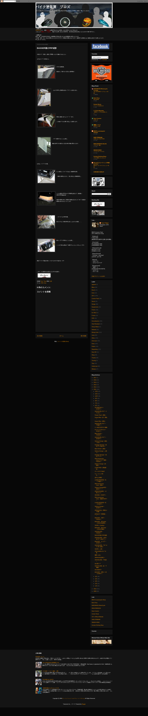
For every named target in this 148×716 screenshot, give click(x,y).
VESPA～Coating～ (100, 525)
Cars (93, 293)
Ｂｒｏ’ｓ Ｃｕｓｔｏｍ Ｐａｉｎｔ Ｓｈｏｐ (73, 698)
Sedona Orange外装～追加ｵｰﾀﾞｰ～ (101, 488)
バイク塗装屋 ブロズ (53, 7)
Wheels (94, 369)
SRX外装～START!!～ (100, 495)
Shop (93, 355)
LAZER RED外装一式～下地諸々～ (100, 480)
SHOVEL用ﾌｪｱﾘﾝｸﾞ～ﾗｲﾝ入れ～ (101, 412)
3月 (96, 581)
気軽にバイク (97, 124)
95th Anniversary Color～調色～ (100, 484)
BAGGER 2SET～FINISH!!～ (100, 518)
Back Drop (97, 98)
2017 (95, 377)
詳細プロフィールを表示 (98, 276)
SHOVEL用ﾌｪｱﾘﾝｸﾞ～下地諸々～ (100, 424)
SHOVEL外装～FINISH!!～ (99, 532)
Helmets (94, 329)
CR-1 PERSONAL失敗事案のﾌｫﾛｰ (50, 662)
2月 (96, 583)
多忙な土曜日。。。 (100, 477)
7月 (96, 403)
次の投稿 (39, 336)
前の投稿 (83, 336)
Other (93, 338)
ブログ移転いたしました (100, 157)
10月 (96, 396)
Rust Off (94, 352)
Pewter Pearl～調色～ (100, 415)
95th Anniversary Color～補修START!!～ (101, 499)
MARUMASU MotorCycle (98, 605)
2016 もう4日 (97, 126)
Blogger (83, 704)
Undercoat (94, 366)
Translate (104, 59)
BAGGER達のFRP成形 (101, 535)
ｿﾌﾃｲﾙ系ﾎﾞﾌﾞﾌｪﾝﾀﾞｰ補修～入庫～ (50, 671)
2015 (95, 380)
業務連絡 (96, 132)
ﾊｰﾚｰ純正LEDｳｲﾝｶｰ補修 (101, 427)
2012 (95, 387)
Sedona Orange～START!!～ (100, 507)
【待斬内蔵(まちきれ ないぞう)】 (50, 688)
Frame (93, 315)
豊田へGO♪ (98, 555)
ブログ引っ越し (97, 145)
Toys (93, 363)
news (93, 335)
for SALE (94, 312)
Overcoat (94, 340)
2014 (95, 382)
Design (93, 304)
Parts (45, 283)
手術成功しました (39, 656)
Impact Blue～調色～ (100, 421)
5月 (96, 576)
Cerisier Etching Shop (100, 156)
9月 (96, 398)
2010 (95, 588)
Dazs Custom (97, 118)
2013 (95, 384)
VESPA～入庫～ (99, 549)
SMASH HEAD (97, 150)
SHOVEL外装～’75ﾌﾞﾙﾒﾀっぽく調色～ (101, 546)
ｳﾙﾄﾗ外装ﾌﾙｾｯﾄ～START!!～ (99, 408)
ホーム (62, 336)
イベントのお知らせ (99, 105)
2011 (95, 389)
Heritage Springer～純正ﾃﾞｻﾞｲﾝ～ (101, 455)
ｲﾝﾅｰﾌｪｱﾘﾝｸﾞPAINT (100, 471)
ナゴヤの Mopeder (99, 110)
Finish (93, 309)
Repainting (95, 349)
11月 (96, 393)
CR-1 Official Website (97, 616)
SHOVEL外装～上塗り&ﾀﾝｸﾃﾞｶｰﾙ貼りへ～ (101, 538)
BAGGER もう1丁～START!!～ (100, 542)
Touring (94, 360)
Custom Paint (95, 298)
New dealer (96, 99)
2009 (95, 591)
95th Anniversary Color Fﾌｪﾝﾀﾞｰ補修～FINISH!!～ (101, 460)
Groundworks (95, 321)
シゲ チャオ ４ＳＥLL (99, 151)
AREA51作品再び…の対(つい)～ (100, 492)
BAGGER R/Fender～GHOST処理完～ (100, 522)
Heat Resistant (96, 324)
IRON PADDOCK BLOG (100, 143)
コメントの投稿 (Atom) (63, 341)
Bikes (93, 287)
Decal (93, 301)
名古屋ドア (98, 563)
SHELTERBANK (98, 137)
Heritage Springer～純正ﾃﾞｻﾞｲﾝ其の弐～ (101, 445)
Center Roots (97, 104)
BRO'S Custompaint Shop (99, 599)
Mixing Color (95, 332)
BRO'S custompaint (99, 131)
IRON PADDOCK (96, 608)
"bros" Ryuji (104, 223)
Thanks (94, 357)
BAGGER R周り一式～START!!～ (101, 572)
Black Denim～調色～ (100, 448)
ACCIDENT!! (98, 569)
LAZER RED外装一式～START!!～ (100, 503)
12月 (96, 391)
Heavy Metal (95, 326)
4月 (96, 579)
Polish (93, 346)
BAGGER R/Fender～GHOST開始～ (100, 528)
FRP (42, 283)
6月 (96, 405)
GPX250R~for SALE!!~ (48, 679)
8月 (96, 400)
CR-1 (93, 295)
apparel (94, 284)
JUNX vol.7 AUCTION (99, 139)
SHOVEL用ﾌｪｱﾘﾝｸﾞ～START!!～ (100, 438)
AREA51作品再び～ (100, 557)
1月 (96, 586)
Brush (93, 290)
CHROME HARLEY (99, 172)
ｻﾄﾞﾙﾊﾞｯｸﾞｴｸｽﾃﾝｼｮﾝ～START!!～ (100, 430)
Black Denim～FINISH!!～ (99, 434)
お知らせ (96, 120)
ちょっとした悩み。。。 (99, 474)
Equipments (95, 307)
